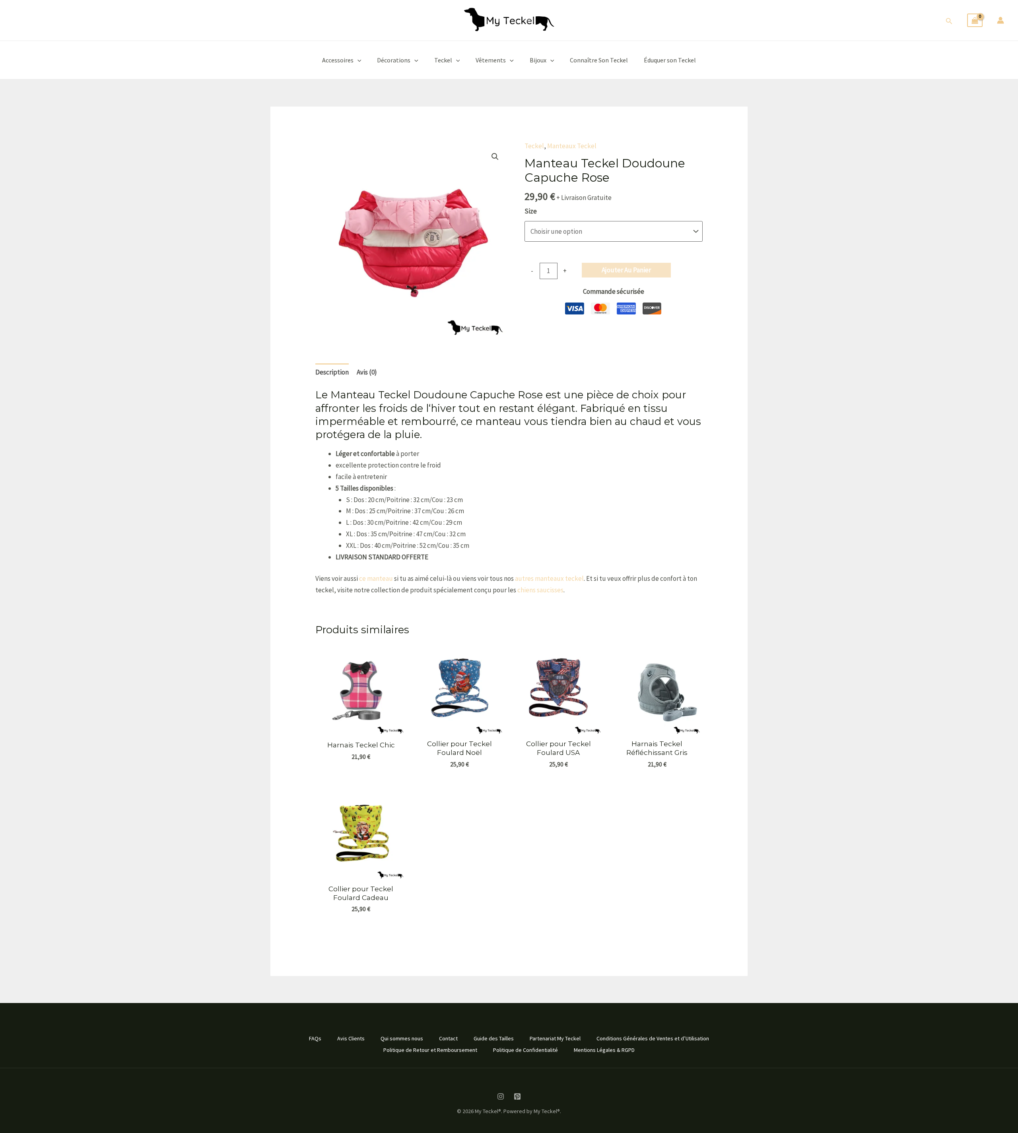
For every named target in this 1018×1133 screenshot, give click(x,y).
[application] (357, 60)
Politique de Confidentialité (525, 1049)
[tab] (332, 372)
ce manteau (376, 578)
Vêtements (491, 60)
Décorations (393, 60)
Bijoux (538, 60)
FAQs (315, 1038)
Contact (448, 1038)
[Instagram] (500, 1096)
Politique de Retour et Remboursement (430, 1049)
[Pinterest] (517, 1096)
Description (332, 372)
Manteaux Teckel (571, 146)
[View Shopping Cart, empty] (975, 20)
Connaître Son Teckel (599, 60)
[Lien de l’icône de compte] (1000, 20)
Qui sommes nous (402, 1038)
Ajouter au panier (626, 270)
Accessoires (338, 60)
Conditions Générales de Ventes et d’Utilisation (652, 1038)
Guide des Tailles (494, 1038)
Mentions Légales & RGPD (604, 1049)
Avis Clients (351, 1038)
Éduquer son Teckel (670, 60)
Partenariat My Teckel (555, 1038)
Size (531, 211)
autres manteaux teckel (549, 578)
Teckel (443, 60)
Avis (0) (367, 372)
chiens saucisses (540, 590)
